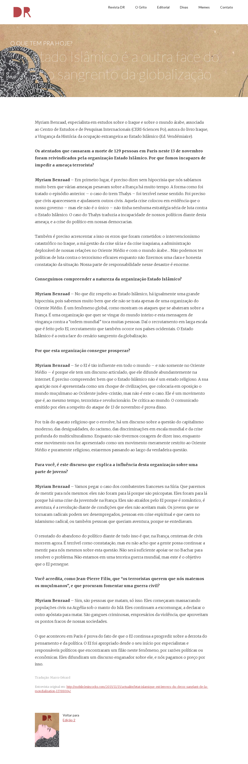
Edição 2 (69, 720)
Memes (204, 7)
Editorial (163, 7)
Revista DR (116, 7)
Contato (226, 7)
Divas (184, 7)
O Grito (141, 7)
